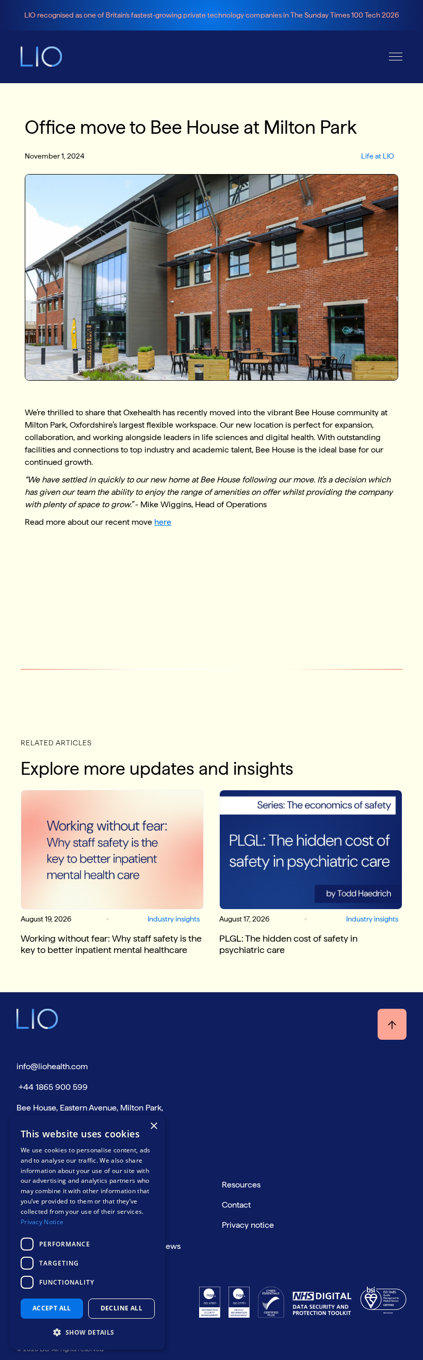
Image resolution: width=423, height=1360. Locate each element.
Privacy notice (248, 1225)
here (162, 522)
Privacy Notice (42, 1221)
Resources (241, 1185)
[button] (395, 56)
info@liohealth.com (52, 1066)
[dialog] (87, 1232)
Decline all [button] (121, 1308)
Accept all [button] (51, 1308)
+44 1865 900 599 (52, 1087)
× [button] (153, 1126)
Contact (236, 1205)
